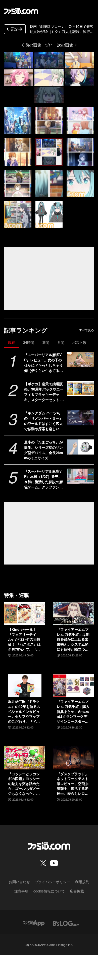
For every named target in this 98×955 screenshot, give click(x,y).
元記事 (16, 29)
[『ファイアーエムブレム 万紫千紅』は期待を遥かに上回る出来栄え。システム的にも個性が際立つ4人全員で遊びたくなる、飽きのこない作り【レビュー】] (73, 613)
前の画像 (33, 45)
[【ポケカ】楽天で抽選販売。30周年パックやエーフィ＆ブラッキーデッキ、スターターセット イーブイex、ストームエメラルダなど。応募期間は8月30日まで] (80, 388)
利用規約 (82, 881)
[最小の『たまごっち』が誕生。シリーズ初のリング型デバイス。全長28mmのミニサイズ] (80, 447)
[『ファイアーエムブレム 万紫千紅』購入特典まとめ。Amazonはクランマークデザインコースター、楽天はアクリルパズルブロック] (73, 685)
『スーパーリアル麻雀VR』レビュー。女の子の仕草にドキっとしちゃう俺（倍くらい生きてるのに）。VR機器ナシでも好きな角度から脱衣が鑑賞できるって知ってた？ (44, 362)
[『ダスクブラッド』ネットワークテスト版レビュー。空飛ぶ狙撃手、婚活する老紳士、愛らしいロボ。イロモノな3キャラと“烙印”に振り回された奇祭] (73, 757)
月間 (60, 342)
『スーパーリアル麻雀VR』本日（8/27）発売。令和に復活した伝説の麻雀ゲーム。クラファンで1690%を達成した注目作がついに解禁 (44, 479)
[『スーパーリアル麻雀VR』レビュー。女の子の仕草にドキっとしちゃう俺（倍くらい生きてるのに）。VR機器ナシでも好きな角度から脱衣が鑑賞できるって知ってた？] (80, 359)
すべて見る (86, 330)
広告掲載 (77, 890)
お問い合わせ (19, 881)
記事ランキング (25, 330)
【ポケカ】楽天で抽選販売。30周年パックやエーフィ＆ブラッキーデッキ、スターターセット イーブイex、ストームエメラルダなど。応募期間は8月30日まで (44, 391)
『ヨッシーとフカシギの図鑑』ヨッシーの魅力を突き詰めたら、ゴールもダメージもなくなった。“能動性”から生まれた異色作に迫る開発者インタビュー (24, 783)
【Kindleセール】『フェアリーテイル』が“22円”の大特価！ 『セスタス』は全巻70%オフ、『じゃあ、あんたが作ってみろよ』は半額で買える (24, 639)
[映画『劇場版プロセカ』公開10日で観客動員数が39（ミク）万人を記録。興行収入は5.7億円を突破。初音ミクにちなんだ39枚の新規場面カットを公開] (17, 120)
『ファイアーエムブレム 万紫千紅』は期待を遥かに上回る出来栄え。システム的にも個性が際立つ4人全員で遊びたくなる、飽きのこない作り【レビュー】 (73, 639)
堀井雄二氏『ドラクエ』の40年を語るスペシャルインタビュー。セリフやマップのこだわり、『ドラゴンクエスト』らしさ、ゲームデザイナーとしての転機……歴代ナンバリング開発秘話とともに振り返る (24, 711)
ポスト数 (79, 342)
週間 (45, 342)
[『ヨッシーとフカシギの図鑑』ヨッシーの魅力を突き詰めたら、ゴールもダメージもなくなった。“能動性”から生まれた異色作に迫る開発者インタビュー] (24, 757)
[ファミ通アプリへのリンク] (33, 923)
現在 (11, 342)
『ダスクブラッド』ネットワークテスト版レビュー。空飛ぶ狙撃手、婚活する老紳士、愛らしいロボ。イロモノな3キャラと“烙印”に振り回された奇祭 (72, 783)
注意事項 (21, 890)
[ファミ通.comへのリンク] (21, 11)
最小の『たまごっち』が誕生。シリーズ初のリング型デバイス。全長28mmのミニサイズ (43, 449)
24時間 (28, 342)
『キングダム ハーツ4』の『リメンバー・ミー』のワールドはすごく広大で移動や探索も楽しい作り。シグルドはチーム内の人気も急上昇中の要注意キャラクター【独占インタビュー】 (43, 420)
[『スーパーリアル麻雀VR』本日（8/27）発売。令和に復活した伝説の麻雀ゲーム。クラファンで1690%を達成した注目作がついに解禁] (80, 476)
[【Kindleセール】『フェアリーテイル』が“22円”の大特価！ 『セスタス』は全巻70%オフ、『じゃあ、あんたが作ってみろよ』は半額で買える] (24, 613)
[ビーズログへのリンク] (66, 923)
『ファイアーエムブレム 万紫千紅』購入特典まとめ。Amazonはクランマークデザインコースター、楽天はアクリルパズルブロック (73, 711)
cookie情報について (49, 890)
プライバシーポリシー (52, 881)
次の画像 (65, 45)
